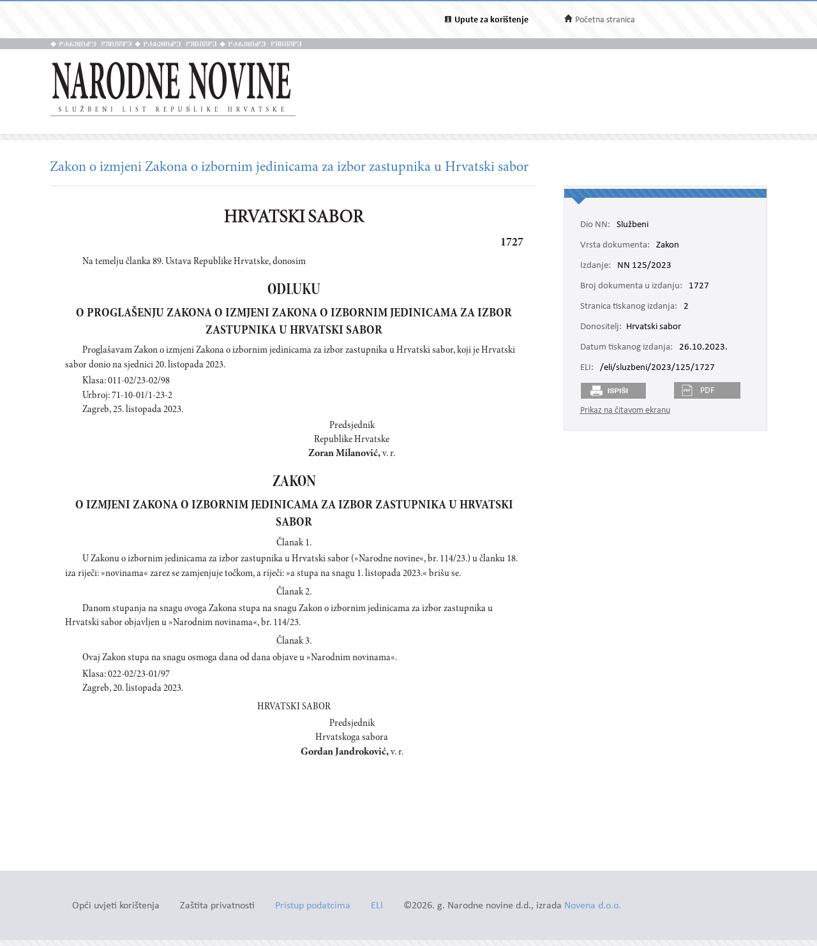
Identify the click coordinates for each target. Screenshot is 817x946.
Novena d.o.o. (592, 906)
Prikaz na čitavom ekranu (625, 410)
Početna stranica (605, 20)
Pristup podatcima (312, 906)
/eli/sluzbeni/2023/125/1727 (657, 368)
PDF (707, 390)
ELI (377, 906)
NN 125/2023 (644, 266)
